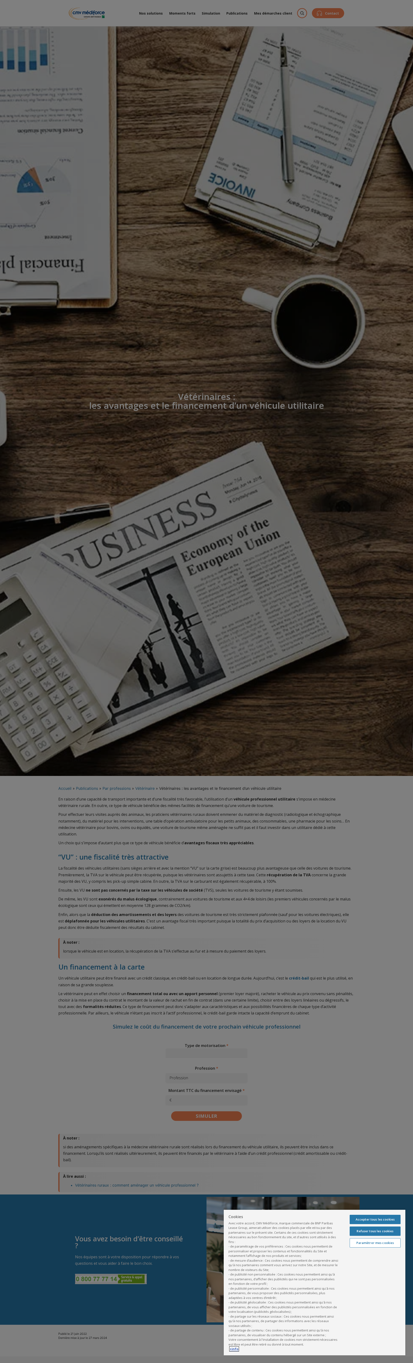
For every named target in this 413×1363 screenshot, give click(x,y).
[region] (314, 1282)
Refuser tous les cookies (375, 1231)
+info (234, 1349)
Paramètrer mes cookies (375, 1243)
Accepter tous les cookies (375, 1219)
